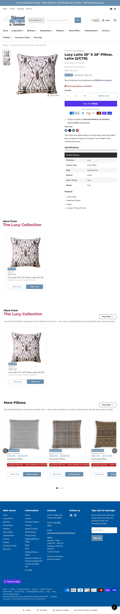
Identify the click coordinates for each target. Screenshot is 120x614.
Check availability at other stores (79, 123)
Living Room (17, 30)
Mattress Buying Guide (11, 594)
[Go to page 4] (63, 488)
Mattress (60, 30)
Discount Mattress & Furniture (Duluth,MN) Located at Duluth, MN (25, 597)
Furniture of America (75, 63)
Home (5, 30)
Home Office (74, 30)
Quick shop (16, 287)
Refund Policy (30, 532)
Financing (20, 9)
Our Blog (28, 570)
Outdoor (7, 37)
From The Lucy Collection (74, 51)
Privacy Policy (30, 535)
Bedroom (31, 30)
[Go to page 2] (59, 488)
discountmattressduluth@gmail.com (61, 533)
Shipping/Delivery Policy (35, 592)
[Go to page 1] (57, 488)
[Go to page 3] (61, 488)
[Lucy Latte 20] (6, 53)
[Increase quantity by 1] (85, 96)
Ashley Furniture (12, 461)
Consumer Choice (22, 37)
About (5, 9)
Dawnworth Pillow (57, 459)
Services (29, 9)
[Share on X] (69, 130)
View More (106, 316)
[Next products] (114, 450)
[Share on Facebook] (66, 130)
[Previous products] (5, 450)
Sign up (97, 538)
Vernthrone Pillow (14, 459)
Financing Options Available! (79, 86)
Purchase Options (32, 522)
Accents (106, 30)
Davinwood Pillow (99, 459)
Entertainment (91, 30)
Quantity (68, 90)
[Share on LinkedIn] (73, 130)
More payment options (91, 109)
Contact (12, 9)
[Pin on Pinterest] (77, 130)
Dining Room (46, 30)
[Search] (78, 20)
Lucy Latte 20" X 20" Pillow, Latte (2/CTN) (25, 277)
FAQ (27, 548)
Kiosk (27, 545)
